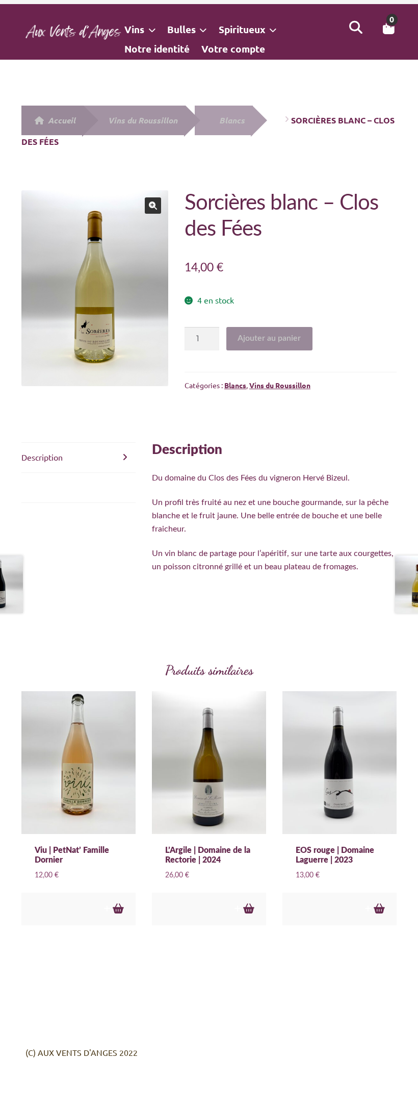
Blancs (232, 120)
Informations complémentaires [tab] (77, 487)
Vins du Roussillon (142, 120)
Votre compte (233, 48)
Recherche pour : (355, 27)
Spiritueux (242, 29)
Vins (134, 29)
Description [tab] (42, 457)
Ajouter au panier (269, 338)
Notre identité (157, 48)
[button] (153, 205)
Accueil (61, 120)
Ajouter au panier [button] (117, 909)
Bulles (181, 29)
